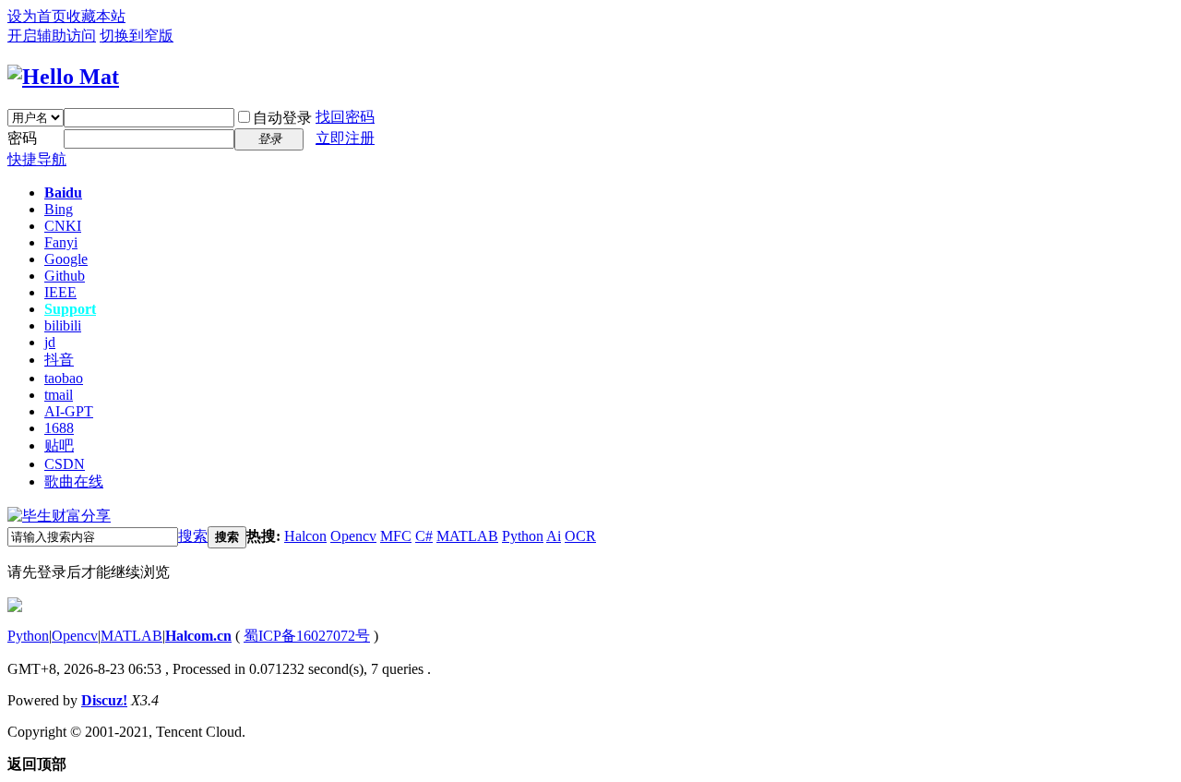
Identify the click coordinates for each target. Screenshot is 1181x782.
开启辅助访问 (51, 35)
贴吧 (59, 445)
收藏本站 (95, 16)
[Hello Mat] (63, 77)
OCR (580, 536)
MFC (396, 536)
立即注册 (345, 138)
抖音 (59, 359)
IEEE (60, 292)
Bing (58, 209)
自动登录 (282, 118)
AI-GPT (68, 411)
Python (522, 536)
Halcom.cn (198, 636)
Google (66, 259)
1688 (59, 428)
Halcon (305, 536)
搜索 (193, 536)
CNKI (62, 226)
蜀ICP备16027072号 (307, 636)
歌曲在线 (73, 481)
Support (70, 309)
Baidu (63, 192)
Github (64, 275)
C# (424, 536)
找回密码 (345, 117)
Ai (553, 536)
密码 (22, 138)
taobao (63, 378)
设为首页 (36, 16)
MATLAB (467, 536)
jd (49, 342)
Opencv (353, 536)
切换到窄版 (136, 35)
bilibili (62, 325)
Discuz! (104, 700)
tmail (58, 395)
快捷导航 (36, 159)
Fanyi (61, 242)
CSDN (64, 464)
